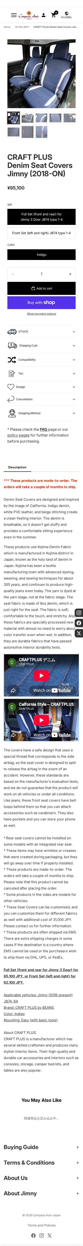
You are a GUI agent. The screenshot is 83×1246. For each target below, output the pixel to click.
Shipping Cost (28, 345)
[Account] (43, 15)
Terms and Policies (41, 1225)
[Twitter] (49, 1235)
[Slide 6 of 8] (13, 132)
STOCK (23, 331)
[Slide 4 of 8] (55, 118)
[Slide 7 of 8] (27, 132)
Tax (20, 373)
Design (20, 387)
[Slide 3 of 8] (42, 118)
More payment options (41, 313)
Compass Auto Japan (47, 1215)
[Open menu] (13, 15)
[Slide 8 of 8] (42, 132)
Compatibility (27, 359)
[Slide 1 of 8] (13, 118)
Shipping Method (29, 413)
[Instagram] (41, 1235)
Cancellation (24, 399)
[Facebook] (33, 1235)
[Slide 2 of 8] (27, 118)
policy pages (18, 435)
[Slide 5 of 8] (69, 118)
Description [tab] (17, 467)
